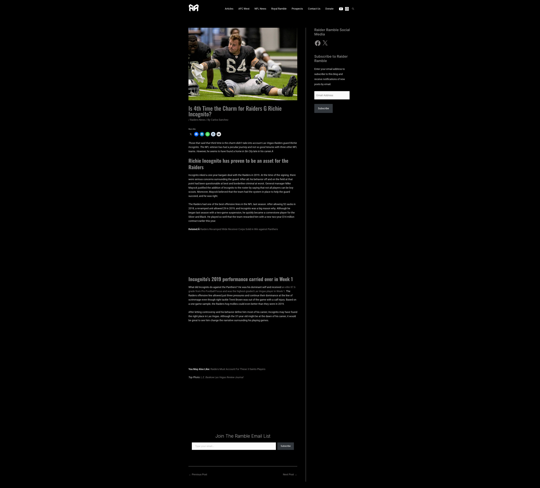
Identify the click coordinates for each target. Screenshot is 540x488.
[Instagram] (347, 9)
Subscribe (286, 446)
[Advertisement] (242, 255)
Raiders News (197, 119)
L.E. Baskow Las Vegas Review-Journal (222, 377)
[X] (325, 43)
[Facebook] (317, 43)
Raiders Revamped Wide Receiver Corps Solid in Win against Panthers (239, 229)
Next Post (290, 474)
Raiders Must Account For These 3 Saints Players (238, 369)
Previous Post (198, 474)
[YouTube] (341, 9)
